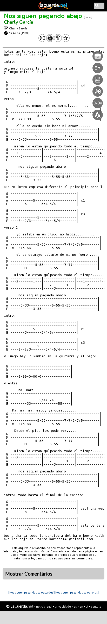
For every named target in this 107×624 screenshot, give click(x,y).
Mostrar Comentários (28, 574)
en (81, 606)
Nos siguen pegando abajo (43, 16)
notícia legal (44, 606)
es (75, 606)
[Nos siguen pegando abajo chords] (76, 592)
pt (87, 606)
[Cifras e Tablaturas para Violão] (53, 8)
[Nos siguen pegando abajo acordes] (31, 592)
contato (96, 606)
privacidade (63, 606)
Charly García (18, 22)
